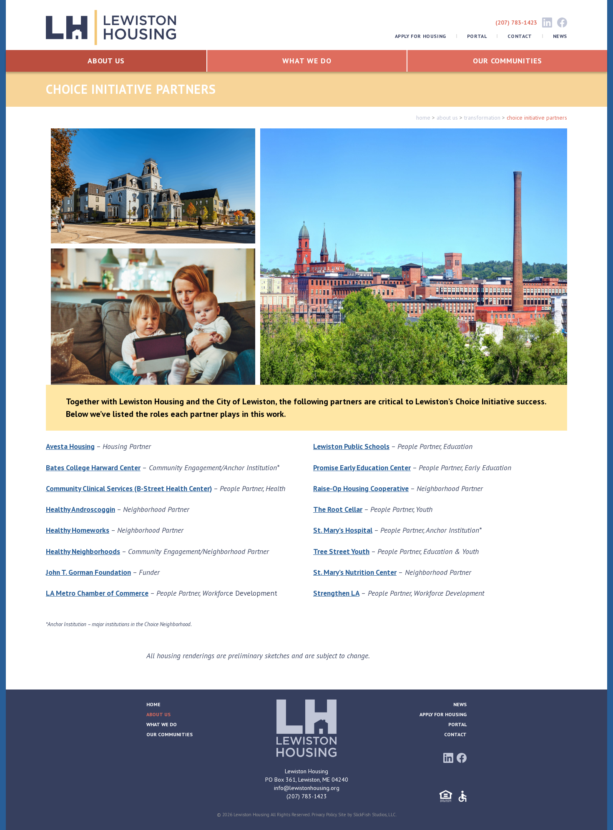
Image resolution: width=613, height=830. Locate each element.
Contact (519, 36)
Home (153, 704)
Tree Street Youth (341, 551)
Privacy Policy (324, 814)
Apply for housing (420, 36)
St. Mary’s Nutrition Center (355, 572)
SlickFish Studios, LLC (374, 814)
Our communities (507, 60)
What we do (306, 60)
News (560, 36)
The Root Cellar (337, 509)
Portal (477, 36)
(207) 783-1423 (516, 22)
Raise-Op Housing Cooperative (361, 488)
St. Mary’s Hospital (342, 530)
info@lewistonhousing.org (306, 788)
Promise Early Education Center (362, 467)
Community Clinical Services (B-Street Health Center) (129, 488)
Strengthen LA (336, 593)
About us (106, 60)
